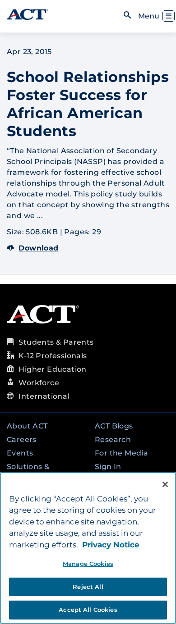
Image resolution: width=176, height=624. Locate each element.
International (44, 396)
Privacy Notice (110, 544)
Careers (22, 439)
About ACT (27, 426)
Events (20, 453)
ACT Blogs (114, 426)
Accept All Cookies (88, 609)
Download (38, 248)
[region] (88, 548)
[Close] (165, 484)
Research (113, 439)
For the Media (121, 453)
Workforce (39, 382)
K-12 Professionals (53, 355)
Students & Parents (56, 342)
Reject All (88, 586)
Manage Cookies (88, 563)
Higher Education (52, 369)
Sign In (108, 466)
